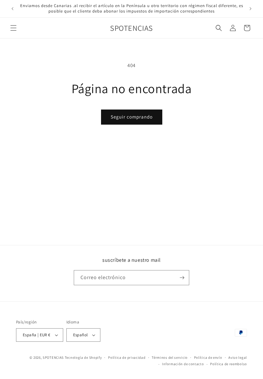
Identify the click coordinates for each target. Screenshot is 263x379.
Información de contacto (183, 364)
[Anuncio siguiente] (250, 9)
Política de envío (208, 357)
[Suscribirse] (182, 277)
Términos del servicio (170, 357)
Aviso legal (237, 357)
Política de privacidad (126, 357)
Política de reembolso (228, 364)
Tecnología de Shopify (83, 357)
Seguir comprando (132, 117)
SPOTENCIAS (53, 357)
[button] (13, 28)
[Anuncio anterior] (12, 9)
